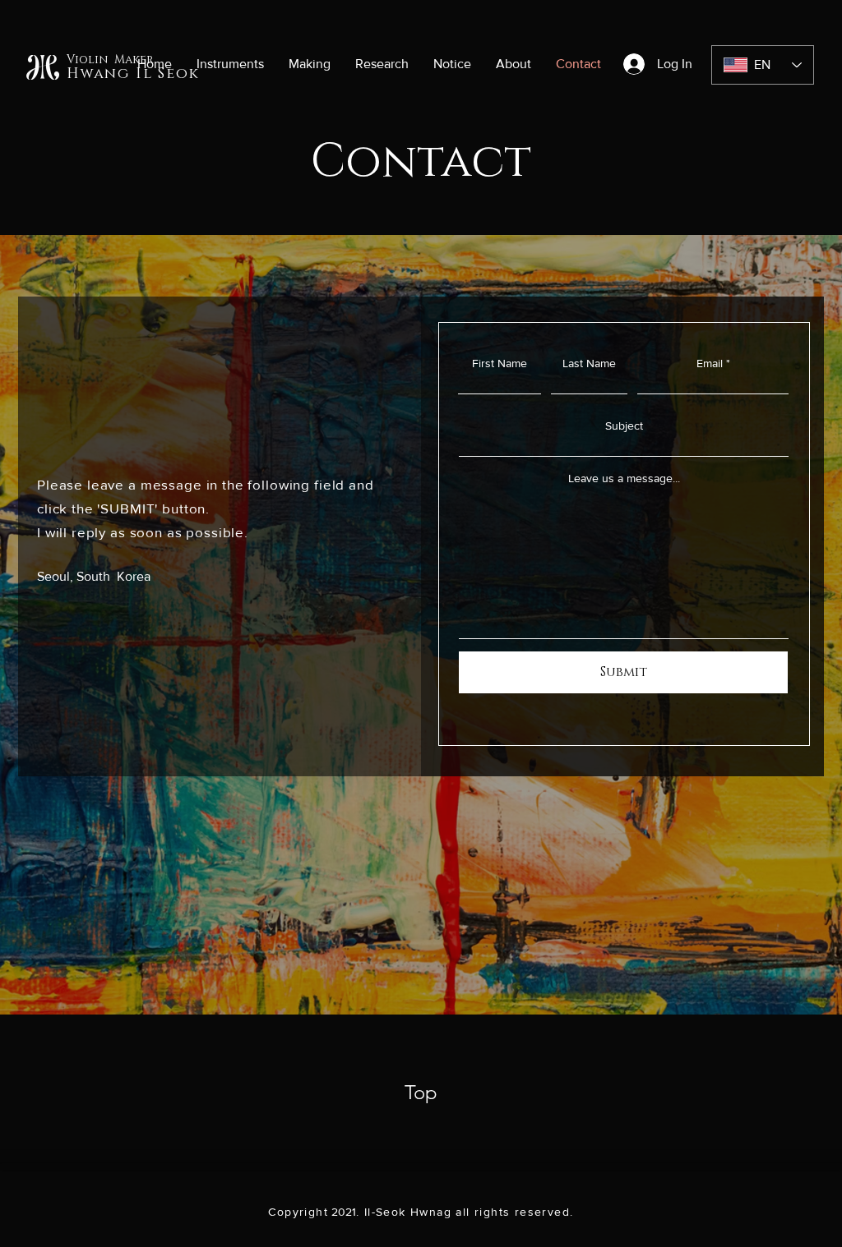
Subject (624, 425)
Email (709, 363)
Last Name (589, 363)
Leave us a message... (624, 478)
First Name (499, 363)
